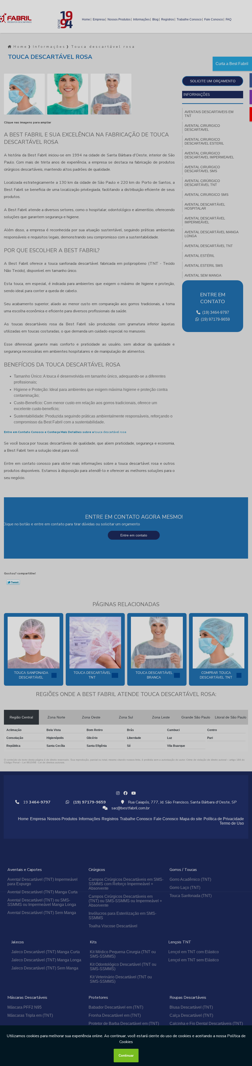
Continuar (126, 1055)
